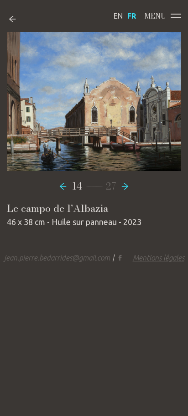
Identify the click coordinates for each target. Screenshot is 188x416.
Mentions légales (158, 258)
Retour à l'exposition (19, 19)
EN (118, 16)
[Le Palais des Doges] (123, 186)
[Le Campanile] (65, 186)
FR (131, 16)
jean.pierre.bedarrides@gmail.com (57, 258)
